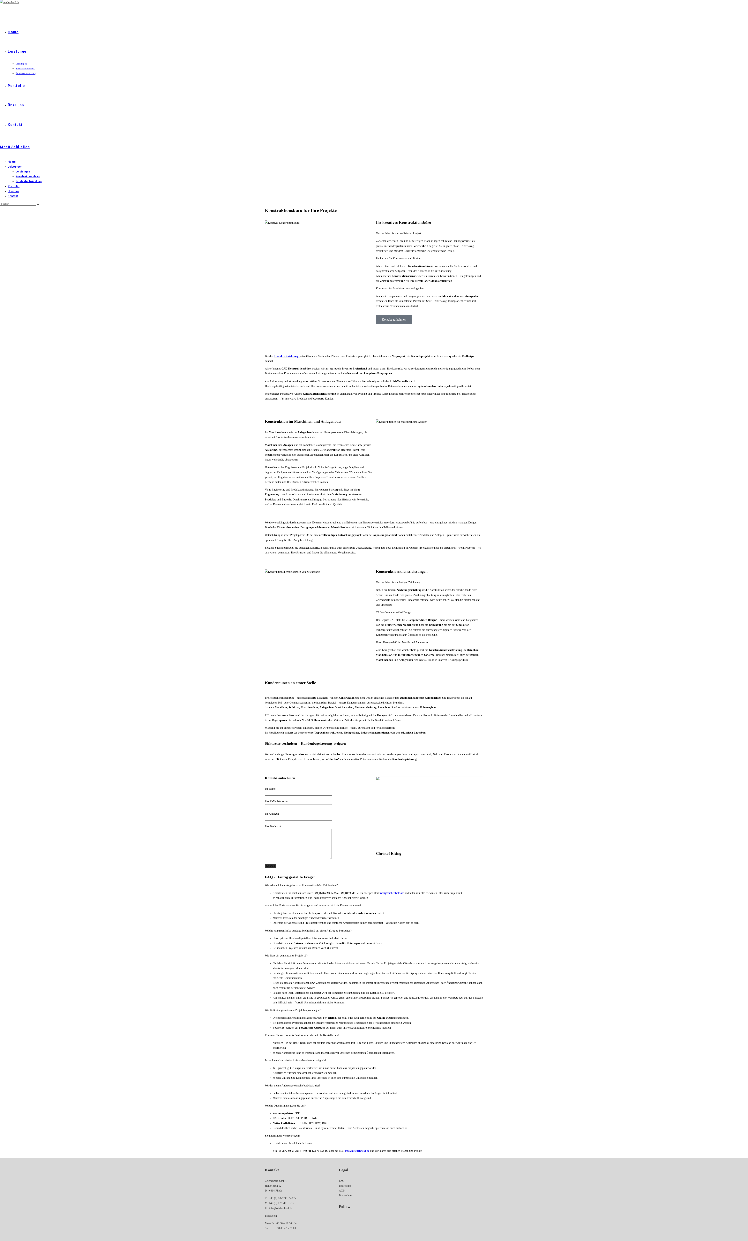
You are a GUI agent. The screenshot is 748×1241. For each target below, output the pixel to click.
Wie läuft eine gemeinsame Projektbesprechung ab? (293, 1010)
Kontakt (13, 196)
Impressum (345, 1185)
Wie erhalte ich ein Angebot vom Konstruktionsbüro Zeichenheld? (301, 885)
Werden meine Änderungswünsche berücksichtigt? (292, 1085)
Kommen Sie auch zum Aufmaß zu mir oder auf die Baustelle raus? (302, 1035)
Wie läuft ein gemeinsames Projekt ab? (286, 955)
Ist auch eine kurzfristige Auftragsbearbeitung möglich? (295, 1060)
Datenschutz (345, 1195)
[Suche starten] (38, 204)
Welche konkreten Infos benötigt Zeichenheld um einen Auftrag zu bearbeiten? (308, 930)
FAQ (341, 1180)
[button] (374, 885)
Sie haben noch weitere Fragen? (282, 1135)
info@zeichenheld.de (280, 1208)
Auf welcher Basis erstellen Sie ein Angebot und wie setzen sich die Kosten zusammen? (313, 905)
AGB (342, 1190)
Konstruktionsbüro (28, 176)
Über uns (13, 191)
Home (12, 161)
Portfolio (13, 186)
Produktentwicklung (29, 181)
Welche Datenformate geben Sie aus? (285, 1105)
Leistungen (15, 166)
